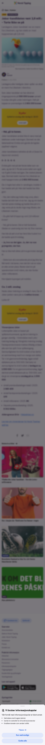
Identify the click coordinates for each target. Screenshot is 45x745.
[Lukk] (22, 706)
